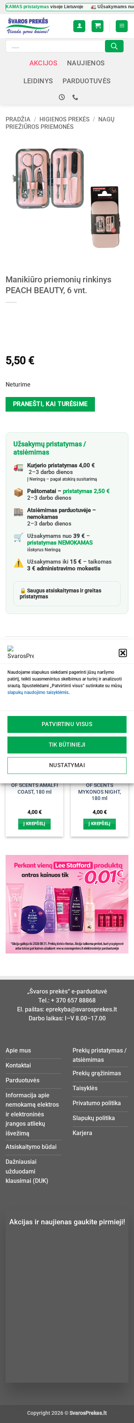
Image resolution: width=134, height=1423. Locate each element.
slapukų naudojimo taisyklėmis (37, 692)
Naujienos (86, 63)
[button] (123, 653)
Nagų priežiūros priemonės (60, 123)
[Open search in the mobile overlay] (65, 46)
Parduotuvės (87, 81)
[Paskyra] (79, 26)
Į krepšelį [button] (34, 823)
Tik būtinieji (67, 744)
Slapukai (110, 1341)
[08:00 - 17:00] (63, 97)
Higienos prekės (64, 119)
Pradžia (18, 119)
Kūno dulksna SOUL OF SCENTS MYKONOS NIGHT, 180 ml (100, 788)
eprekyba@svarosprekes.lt (81, 1009)
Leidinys (38, 81)
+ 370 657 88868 (73, 1000)
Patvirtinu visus (67, 724)
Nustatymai (67, 765)
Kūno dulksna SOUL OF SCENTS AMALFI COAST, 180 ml (34, 784)
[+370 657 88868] (76, 97)
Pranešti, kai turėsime (50, 404)
